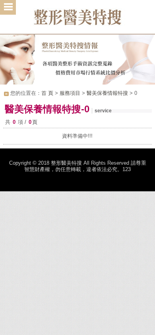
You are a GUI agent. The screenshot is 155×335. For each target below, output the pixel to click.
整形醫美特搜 (77, 20)
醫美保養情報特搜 (107, 93)
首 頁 (47, 93)
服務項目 (70, 93)
